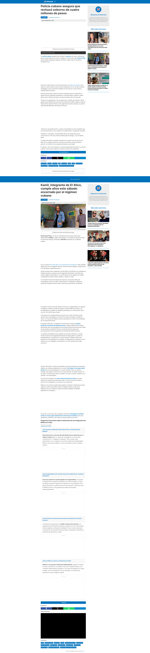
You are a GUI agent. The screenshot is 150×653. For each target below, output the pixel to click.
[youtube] (100, 23)
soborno (68, 56)
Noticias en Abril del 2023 (53, 165)
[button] (46, 158)
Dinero (69, 163)
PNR (59, 163)
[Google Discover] (97, 2)
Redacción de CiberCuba (55, 17)
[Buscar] (94, 2)
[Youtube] (105, 2)
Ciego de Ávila (81, 58)
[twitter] (96, 23)
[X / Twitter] (102, 2)
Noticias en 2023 (44, 165)
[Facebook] (100, 2)
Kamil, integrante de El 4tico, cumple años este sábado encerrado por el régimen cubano (97, 67)
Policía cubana (43, 163)
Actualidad (44, 17)
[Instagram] (108, 2)
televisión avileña (75, 85)
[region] (63, 73)
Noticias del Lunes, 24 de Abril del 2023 (67, 165)
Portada (82, 651)
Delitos (73, 163)
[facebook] (94, 23)
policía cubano (47, 56)
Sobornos (49, 163)
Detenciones (55, 163)
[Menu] (42, 2)
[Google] (101, 23)
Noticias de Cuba (79, 163)
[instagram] (98, 23)
